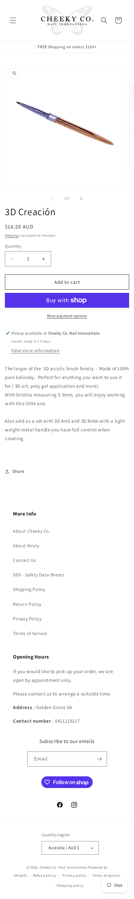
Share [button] (18, 471)
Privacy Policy (27, 619)
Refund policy (44, 875)
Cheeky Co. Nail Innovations (63, 867)
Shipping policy (70, 885)
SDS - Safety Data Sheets (38, 575)
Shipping (12, 235)
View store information (35, 350)
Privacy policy (74, 875)
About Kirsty (26, 546)
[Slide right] (81, 198)
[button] (13, 20)
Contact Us (24, 560)
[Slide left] (53, 198)
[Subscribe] (99, 759)
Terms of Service (30, 633)
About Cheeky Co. (31, 531)
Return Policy (27, 604)
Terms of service (106, 875)
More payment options (67, 315)
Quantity (13, 246)
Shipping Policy (29, 589)
